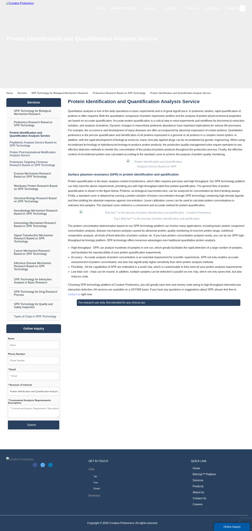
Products (171, 8)
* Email (12, 369)
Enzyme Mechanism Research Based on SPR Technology (32, 175)
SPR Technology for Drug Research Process (35, 293)
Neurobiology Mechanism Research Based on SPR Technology (36, 212)
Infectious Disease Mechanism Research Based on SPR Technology (32, 266)
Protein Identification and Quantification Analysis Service (30, 134)
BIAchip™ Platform (124, 8)
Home (101, 8)
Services (149, 8)
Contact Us (212, 8)
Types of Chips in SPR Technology (35, 316)
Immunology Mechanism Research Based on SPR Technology (35, 224)
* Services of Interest (20, 385)
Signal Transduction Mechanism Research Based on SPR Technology (33, 238)
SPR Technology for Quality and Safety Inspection (33, 306)
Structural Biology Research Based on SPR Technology (35, 200)
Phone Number (16, 354)
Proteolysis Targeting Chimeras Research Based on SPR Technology (32, 164)
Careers (231, 8)
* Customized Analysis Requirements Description (29, 401)
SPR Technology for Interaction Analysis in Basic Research (33, 281)
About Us (193, 8)
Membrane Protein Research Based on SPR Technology (35, 187)
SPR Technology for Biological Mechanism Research (59, 93)
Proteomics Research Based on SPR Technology (119, 93)
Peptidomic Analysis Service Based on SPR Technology (33, 144)
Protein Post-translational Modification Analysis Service (33, 154)
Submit (31, 424)
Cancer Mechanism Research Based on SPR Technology (32, 252)
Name (11, 338)
